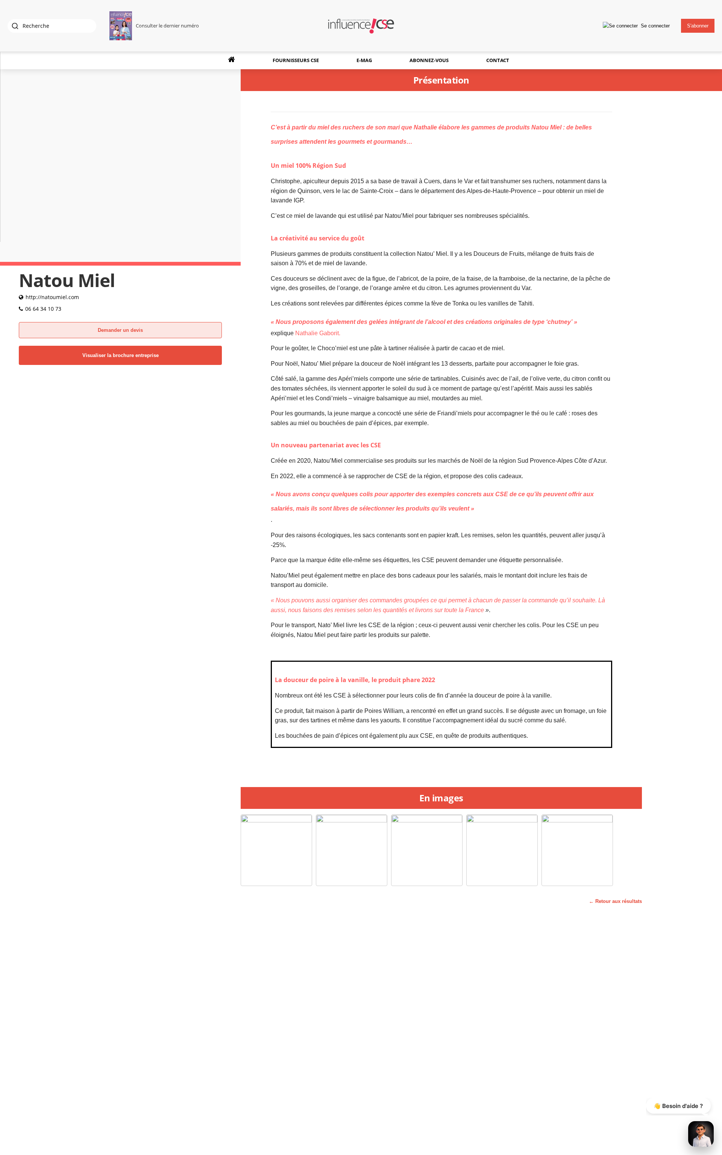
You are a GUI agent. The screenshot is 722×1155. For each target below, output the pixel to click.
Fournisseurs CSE (296, 60)
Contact (497, 60)
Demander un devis (120, 330)
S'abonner (697, 26)
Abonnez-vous (429, 60)
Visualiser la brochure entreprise (120, 355)
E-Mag (364, 60)
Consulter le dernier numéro (167, 25)
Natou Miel (546, 127)
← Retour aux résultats (615, 901)
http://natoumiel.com (52, 297)
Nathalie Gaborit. (317, 333)
